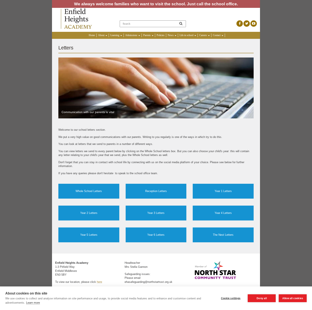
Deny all (262, 298)
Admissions (131, 35)
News (171, 35)
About (101, 35)
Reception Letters (156, 191)
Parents (147, 35)
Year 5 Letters (88, 234)
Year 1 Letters (223, 191)
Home (92, 35)
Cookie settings (230, 298)
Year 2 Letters (88, 213)
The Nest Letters (223, 234)
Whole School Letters (89, 191)
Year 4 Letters (223, 213)
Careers (203, 35)
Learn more (33, 302)
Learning (115, 35)
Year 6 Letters (155, 234)
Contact (217, 35)
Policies (160, 35)
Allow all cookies (292, 298)
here (99, 281)
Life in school (187, 35)
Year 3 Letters (155, 213)
